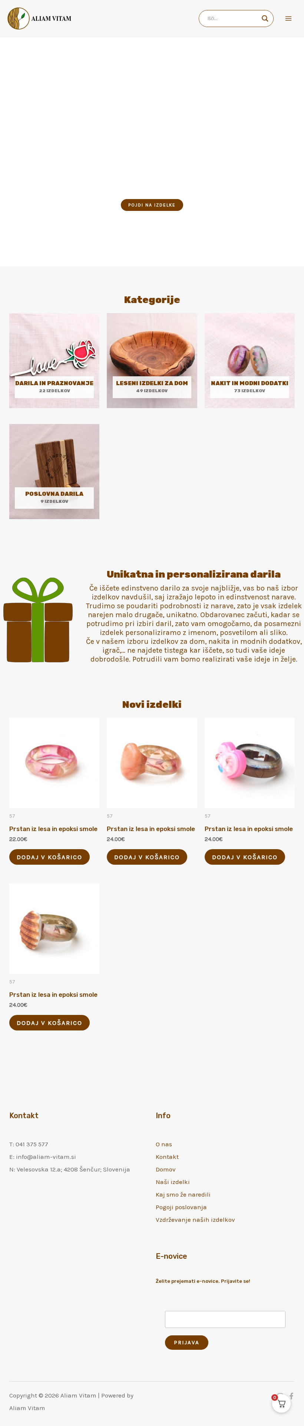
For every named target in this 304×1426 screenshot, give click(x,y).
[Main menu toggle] (288, 18)
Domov (166, 1169)
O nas (164, 1144)
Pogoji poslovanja (181, 1207)
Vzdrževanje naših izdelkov (195, 1219)
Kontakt (167, 1156)
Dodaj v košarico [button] (49, 857)
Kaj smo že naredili (183, 1194)
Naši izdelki (173, 1181)
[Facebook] (291, 1396)
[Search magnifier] (265, 18)
